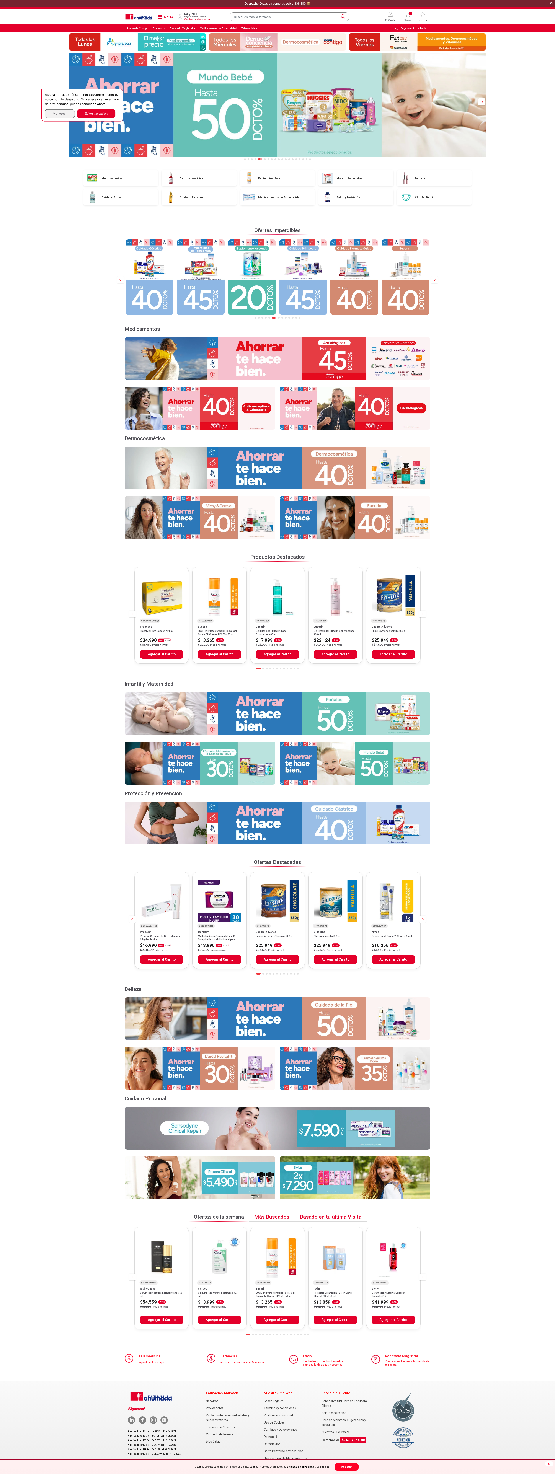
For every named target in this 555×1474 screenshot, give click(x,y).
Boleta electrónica (334, 1413)
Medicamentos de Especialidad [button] (218, 28)
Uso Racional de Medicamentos (285, 1458)
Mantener (60, 113)
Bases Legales (274, 1401)
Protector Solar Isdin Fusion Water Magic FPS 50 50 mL (333, 1294)
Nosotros (212, 1401)
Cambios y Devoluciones (280, 1429)
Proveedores (215, 1408)
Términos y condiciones (280, 1408)
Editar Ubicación (96, 113)
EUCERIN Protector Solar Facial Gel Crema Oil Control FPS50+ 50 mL (217, 632)
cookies (325, 1466)
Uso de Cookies (274, 1422)
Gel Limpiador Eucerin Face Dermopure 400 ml (271, 632)
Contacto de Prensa (219, 1434)
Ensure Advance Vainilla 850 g (388, 631)
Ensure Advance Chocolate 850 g (274, 936)
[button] (390, 17)
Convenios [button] (159, 28)
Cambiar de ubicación (195, 19)
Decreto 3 (270, 1436)
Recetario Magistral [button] (181, 28)
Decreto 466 (272, 1444)
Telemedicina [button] (249, 28)
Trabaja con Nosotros (220, 1427)
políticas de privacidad (300, 1466)
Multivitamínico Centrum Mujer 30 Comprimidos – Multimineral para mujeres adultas (216, 939)
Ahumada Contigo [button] (137, 28)
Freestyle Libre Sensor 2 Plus (156, 631)
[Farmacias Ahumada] (139, 17)
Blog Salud (213, 1441)
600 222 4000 (355, 1440)
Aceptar (346, 1466)
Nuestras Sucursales (336, 1432)
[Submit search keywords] (343, 17)
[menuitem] (411, 28)
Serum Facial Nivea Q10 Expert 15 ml (392, 936)
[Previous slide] (120, 279)
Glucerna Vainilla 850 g (327, 936)
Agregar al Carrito (162, 654)
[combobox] (289, 16)
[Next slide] (434, 279)
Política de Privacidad (278, 1415)
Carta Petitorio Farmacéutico (283, 1451)
